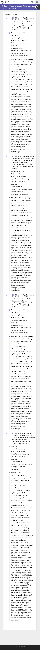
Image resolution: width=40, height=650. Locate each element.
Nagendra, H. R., (16, 40)
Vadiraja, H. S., (16, 35)
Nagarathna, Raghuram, (19, 451)
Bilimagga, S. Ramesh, (18, 467)
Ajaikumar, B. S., (26, 50)
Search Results (13, 8)
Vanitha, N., (15, 43)
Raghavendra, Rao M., (18, 33)
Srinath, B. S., (15, 45)
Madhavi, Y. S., (15, 50)
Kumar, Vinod (23, 56)
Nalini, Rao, (15, 56)
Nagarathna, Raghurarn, (19, 38)
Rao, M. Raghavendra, (18, 449)
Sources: (5, 8)
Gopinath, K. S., (24, 43)
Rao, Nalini (14, 469)
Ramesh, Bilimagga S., (18, 53)
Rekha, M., (25, 40)
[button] (37, 2)
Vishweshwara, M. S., (17, 48)
